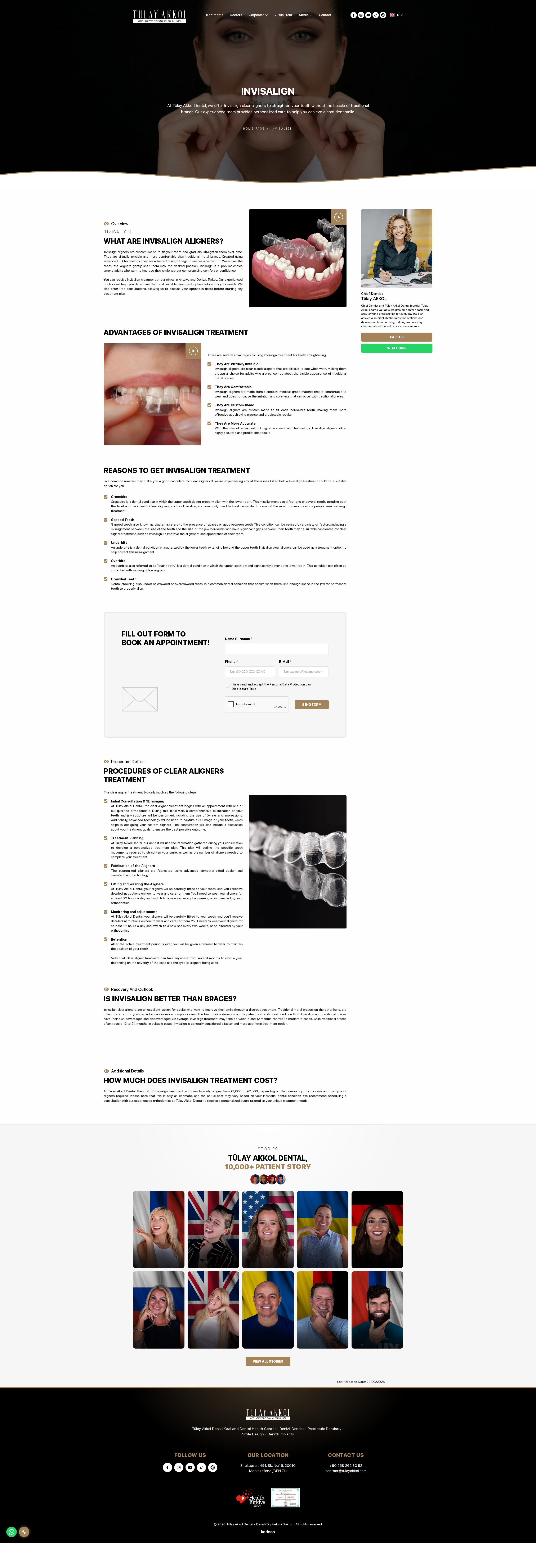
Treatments (214, 15)
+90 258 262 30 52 (346, 1465)
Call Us (397, 337)
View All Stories (268, 1361)
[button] (396, 15)
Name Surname (239, 639)
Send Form (312, 705)
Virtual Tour (283, 15)
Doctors (236, 15)
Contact (325, 15)
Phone (231, 662)
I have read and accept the (271, 687)
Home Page (254, 128)
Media (304, 15)
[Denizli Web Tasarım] (268, 1531)
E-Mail (285, 662)
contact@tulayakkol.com (345, 1470)
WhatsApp (396, 348)
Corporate (256, 15)
